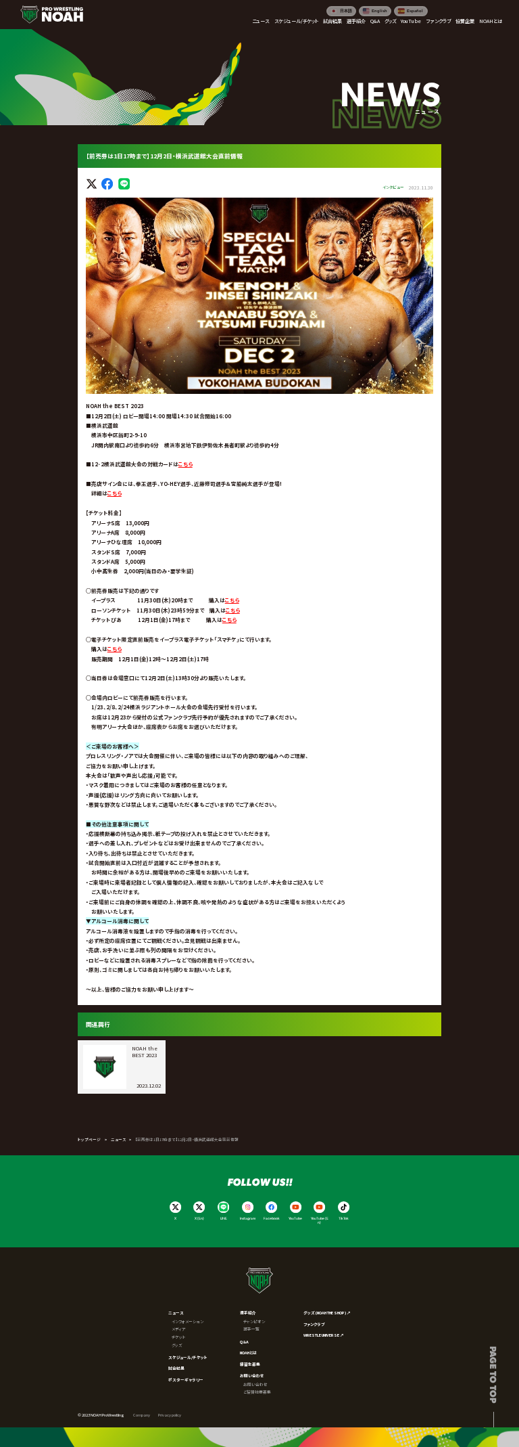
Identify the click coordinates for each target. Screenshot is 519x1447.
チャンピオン (254, 1321)
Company (141, 1415)
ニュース (118, 1139)
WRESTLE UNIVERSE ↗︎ (323, 1335)
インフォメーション (187, 1321)
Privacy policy (169, 1415)
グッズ (177, 1345)
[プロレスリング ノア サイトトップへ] (51, 14)
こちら (185, 464)
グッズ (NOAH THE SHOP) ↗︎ (327, 1313)
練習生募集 (250, 1364)
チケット (179, 1337)
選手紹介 (248, 1313)
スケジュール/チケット (187, 1357)
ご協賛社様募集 (257, 1392)
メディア (179, 1329)
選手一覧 (251, 1329)
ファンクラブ (314, 1324)
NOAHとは (248, 1353)
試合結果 (176, 1368)
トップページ (89, 1139)
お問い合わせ (252, 1376)
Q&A (244, 1342)
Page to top (493, 1374)
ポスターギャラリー (185, 1380)
